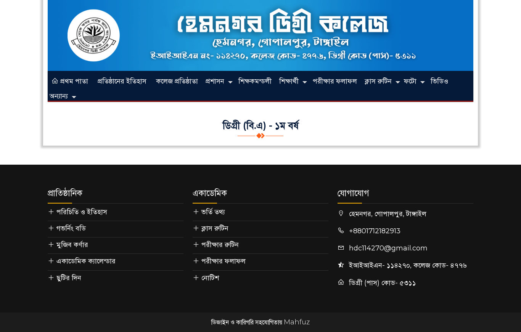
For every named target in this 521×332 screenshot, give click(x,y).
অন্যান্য (59, 96)
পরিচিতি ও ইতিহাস (81, 212)
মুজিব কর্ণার (72, 245)
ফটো (410, 81)
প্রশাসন (215, 81)
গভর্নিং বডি (71, 228)
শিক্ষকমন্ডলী (255, 81)
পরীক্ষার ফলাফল (335, 81)
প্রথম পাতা (73, 81)
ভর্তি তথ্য (213, 212)
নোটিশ (210, 278)
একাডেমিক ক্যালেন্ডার (86, 261)
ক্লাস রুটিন (378, 81)
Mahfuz (297, 322)
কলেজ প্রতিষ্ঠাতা (177, 81)
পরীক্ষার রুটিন (220, 245)
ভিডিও (439, 81)
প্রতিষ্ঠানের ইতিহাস (122, 81)
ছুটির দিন (68, 278)
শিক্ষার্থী (289, 81)
